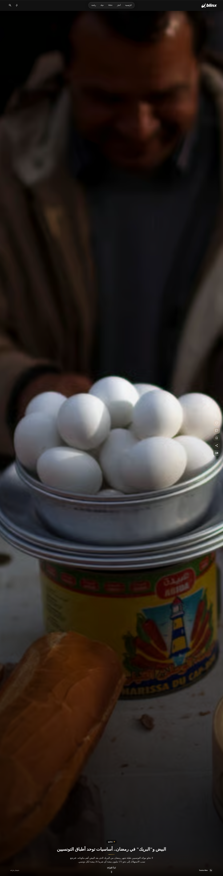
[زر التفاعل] (217, 423)
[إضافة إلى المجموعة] (217, 438)
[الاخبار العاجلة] (17, 5)
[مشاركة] (217, 445)
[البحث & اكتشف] (10, 5)
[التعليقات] (217, 430)
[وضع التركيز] (217, 453)
